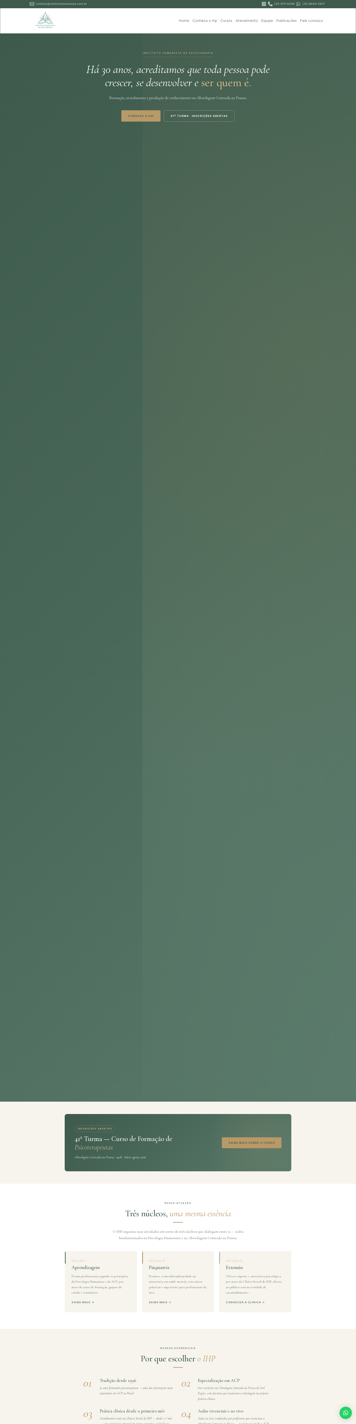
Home (184, 21)
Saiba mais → (82, 1302)
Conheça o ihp (204, 21)
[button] (346, 1413)
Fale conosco (311, 21)
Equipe (267, 21)
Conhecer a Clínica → (245, 1302)
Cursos (226, 21)
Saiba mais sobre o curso (251, 1142)
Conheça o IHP (141, 115)
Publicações (286, 21)
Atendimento (246, 21)
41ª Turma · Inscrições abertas (199, 115)
